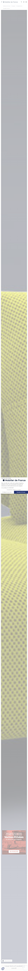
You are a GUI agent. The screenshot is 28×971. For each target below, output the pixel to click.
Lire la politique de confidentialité (7, 487)
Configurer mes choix (7, 492)
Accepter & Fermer (21, 492)
